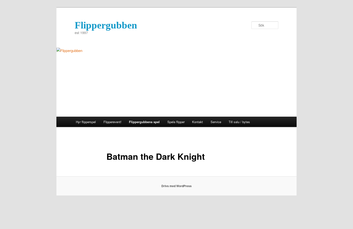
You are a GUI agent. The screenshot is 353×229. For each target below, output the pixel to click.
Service (216, 122)
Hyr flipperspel (86, 122)
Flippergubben (106, 25)
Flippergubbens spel (144, 122)
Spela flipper (176, 122)
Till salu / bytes (239, 122)
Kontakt (197, 122)
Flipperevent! (112, 122)
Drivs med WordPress (176, 186)
